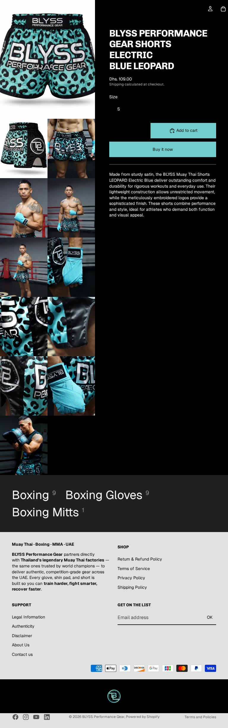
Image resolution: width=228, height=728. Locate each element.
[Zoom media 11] (71, 386)
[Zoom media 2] (24, 148)
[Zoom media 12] (24, 445)
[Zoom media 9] (71, 326)
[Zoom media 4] (24, 208)
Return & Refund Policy (140, 559)
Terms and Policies (200, 717)
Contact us (22, 654)
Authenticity (23, 626)
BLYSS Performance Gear (103, 716)
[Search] (19, 8)
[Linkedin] (46, 717)
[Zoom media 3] (71, 148)
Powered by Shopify (142, 716)
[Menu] (7, 9)
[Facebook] (15, 717)
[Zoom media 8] (24, 326)
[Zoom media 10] (24, 386)
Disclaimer (22, 635)
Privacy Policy (131, 578)
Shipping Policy (132, 587)
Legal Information (28, 617)
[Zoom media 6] (24, 267)
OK (210, 617)
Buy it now (163, 149)
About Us (20, 645)
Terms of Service (134, 568)
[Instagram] (25, 717)
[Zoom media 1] (47, 59)
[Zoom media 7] (71, 267)
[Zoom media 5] (71, 208)
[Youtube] (36, 717)
